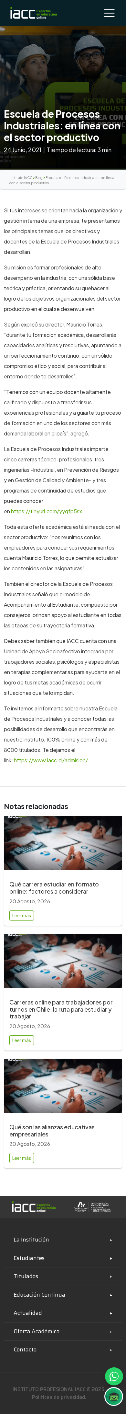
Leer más (21, 915)
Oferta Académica (37, 1331)
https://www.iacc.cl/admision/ (51, 760)
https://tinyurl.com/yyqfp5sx (46, 511)
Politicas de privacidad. (59, 1397)
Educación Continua (39, 1294)
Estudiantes (29, 1258)
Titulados (26, 1276)
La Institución (31, 1239)
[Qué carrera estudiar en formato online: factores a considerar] (63, 845)
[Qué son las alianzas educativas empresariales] (63, 1088)
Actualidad (28, 1313)
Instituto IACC (20, 178)
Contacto (25, 1349)
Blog (39, 178)
